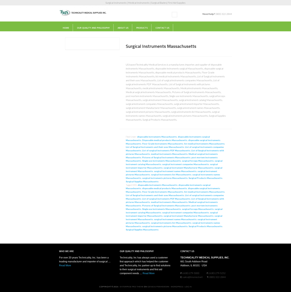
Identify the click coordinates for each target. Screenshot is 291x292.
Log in (188, 286)
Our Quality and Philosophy (93, 27)
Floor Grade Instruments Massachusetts (162, 143)
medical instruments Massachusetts (169, 154)
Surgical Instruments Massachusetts (161, 46)
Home (66, 27)
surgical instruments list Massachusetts (171, 174)
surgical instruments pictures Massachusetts (165, 178)
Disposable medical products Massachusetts (164, 140)
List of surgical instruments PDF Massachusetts (166, 150)
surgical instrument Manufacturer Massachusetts (189, 167)
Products (142, 27)
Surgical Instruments (83, 15)
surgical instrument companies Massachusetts (185, 164)
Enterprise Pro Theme (132, 286)
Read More (65, 265)
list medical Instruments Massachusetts (204, 143)
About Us (123, 27)
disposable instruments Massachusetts (157, 136)
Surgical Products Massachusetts (205, 178)
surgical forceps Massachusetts (198, 160)
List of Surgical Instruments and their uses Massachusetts (155, 147)
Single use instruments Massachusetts (161, 160)
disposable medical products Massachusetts (164, 188)
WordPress (177, 286)
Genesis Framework (158, 286)
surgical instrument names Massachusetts (175, 171)
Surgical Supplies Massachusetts (142, 181)
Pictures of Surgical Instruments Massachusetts (166, 157)
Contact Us (162, 27)
